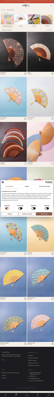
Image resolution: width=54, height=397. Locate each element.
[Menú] (51, 5)
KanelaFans (3, 9)
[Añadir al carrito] (25, 74)
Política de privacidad (33, 358)
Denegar (10, 214)
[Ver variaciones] (25, 164)
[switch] (20, 208)
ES (15, 395)
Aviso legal (30, 355)
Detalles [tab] (27, 186)
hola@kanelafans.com (35, 378)
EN (17, 395)
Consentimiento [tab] (9, 186)
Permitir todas (44, 214)
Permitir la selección (27, 214)
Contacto (4, 377)
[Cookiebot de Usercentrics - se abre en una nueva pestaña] (46, 182)
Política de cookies (32, 360)
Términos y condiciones (33, 363)
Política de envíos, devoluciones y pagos (10, 372)
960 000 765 (33, 376)
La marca (4, 375)
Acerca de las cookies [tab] (44, 186)
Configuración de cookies (33, 365)
